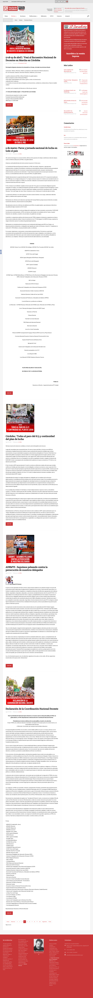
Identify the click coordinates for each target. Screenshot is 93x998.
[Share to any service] (1, 253)
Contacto (59, 16)
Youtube (64, 1)
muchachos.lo (76, 145)
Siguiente (44, 921)
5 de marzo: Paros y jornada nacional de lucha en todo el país (31, 149)
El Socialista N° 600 (22, 63)
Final (50, 921)
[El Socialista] (75, 27)
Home (6, 16)
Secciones (22, 16)
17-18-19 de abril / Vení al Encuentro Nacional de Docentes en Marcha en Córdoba (31, 59)
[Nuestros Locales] (75, 173)
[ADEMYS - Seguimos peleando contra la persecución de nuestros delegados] (20, 548)
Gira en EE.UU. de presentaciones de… (69, 111)
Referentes (43, 16)
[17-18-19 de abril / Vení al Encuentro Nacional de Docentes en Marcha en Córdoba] (20, 39)
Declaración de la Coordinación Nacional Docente (32, 708)
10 (39, 921)
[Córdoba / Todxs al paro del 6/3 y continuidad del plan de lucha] (20, 418)
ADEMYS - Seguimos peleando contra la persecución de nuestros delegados (27, 568)
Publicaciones (33, 16)
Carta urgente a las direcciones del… (68, 70)
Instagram (59, 1)
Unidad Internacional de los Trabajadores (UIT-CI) (54, 959)
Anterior (13, 921)
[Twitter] (1, 252)
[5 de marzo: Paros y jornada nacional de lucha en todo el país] (20, 129)
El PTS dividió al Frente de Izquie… (70, 101)
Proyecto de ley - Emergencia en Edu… (71, 80)
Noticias (13, 16)
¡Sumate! (67, 16)
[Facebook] (1, 250)
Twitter (61, 1)
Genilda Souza (67, 127)
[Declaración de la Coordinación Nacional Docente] (20, 690)
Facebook (56, 1)
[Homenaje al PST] (75, 153)
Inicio (8, 921)
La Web (20, 153)
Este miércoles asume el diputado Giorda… (75, 8)
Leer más (9, 104)
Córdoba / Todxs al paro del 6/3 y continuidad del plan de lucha (30, 438)
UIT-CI (67, 1)
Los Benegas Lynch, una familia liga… (69, 91)
